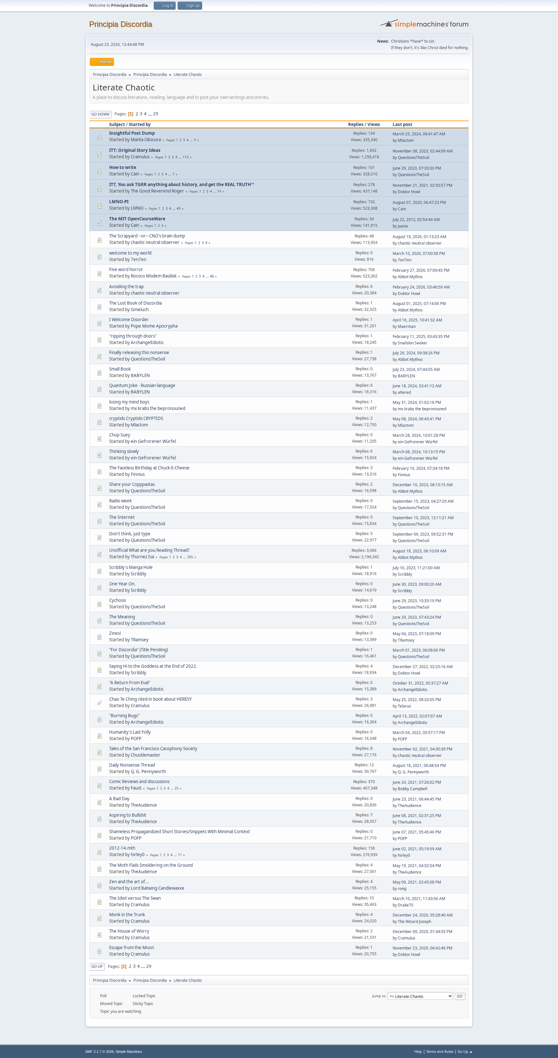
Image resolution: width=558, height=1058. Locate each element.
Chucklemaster (145, 755)
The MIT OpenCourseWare (137, 219)
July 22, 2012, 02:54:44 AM (416, 219)
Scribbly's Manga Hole (131, 567)
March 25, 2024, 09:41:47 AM (419, 134)
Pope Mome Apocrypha (154, 326)
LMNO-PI (119, 201)
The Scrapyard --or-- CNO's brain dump (147, 236)
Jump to (379, 995)
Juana (403, 226)
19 (219, 191)
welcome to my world (130, 253)
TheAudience (144, 805)
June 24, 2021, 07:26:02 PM (417, 782)
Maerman (407, 326)
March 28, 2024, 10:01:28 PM (419, 435)
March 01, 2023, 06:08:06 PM (419, 650)
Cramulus (140, 157)
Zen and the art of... (129, 882)
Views (373, 124)
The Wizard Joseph (414, 921)
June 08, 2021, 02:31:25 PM (417, 815)
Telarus (404, 706)
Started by (140, 124)
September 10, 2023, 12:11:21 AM (423, 517)
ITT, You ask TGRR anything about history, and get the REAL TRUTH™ (181, 184)
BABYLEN (140, 375)
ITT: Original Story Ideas (134, 150)
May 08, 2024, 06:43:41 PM (417, 419)
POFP (136, 738)
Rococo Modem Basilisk (154, 276)
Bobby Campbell (412, 788)
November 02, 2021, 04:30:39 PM (422, 749)
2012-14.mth (122, 848)
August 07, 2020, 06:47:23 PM (419, 202)
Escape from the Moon (131, 947)
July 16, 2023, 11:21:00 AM (416, 568)
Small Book (120, 369)
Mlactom (406, 140)
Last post (402, 124)
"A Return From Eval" (129, 683)
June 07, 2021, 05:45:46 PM (417, 832)
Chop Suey (119, 435)
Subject (117, 124)
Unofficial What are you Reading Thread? (149, 550)
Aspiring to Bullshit (127, 815)
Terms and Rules (439, 1051)
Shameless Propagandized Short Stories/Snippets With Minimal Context (179, 831)
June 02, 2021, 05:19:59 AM (417, 849)
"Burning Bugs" (124, 715)
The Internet (122, 517)
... (150, 114)
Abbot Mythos (410, 276)
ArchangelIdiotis (147, 342)
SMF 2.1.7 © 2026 (99, 1051)
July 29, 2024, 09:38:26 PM (416, 353)
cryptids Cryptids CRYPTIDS (136, 418)
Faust (136, 788)
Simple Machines (129, 1051)
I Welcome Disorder (129, 319)
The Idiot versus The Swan (135, 898)
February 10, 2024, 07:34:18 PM (421, 468)
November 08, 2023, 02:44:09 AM (423, 151)
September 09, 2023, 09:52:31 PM (423, 534)
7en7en (138, 259)
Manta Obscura (146, 139)
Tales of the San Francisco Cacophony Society (153, 748)
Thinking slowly (124, 451)
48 (212, 276)
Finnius (138, 474)
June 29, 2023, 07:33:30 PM (417, 168)
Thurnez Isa (142, 557)
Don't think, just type (129, 534)
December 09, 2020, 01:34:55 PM (422, 931)
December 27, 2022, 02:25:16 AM (423, 666)
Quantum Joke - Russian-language (142, 385)
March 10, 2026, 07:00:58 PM (419, 253)
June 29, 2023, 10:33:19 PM (417, 600)
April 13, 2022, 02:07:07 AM (417, 716)
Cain (135, 174)
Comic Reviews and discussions (139, 781)
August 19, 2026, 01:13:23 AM (419, 236)
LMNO (137, 208)
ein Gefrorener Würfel (153, 441)
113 (186, 157)
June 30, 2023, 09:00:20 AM (417, 584)
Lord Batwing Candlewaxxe (157, 888)
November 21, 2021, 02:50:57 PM (422, 185)
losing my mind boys (129, 402)
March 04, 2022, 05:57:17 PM (419, 732)
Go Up (97, 966)
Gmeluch (140, 309)
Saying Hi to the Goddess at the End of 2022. (153, 666)
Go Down (100, 114)
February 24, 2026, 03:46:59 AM (421, 287)
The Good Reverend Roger (157, 191)
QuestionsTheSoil (413, 157)
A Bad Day (119, 798)
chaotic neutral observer (155, 242)
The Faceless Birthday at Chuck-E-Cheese (149, 468)
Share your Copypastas (132, 484)
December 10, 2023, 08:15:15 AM (423, 484)
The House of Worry (129, 931)
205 (190, 557)
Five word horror (126, 269)
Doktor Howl (409, 191)
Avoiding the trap (126, 286)
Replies (356, 124)
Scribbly (138, 574)
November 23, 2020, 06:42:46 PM (422, 948)
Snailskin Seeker (412, 343)
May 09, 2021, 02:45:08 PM (417, 882)
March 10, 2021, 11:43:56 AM (419, 898)
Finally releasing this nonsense (139, 352)
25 (177, 788)
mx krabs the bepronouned (158, 408)
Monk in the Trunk (127, 914)
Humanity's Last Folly (130, 732)
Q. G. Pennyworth (148, 771)
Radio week (120, 501)
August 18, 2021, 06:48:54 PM (419, 765)
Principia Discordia (120, 24)
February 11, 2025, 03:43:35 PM (421, 336)
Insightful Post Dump (132, 133)
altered (404, 392)
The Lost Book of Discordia (135, 303)
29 (155, 114)
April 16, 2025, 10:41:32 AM (417, 320)
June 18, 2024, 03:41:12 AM (417, 386)
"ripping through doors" (133, 336)
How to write (122, 167)
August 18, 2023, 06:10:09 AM (419, 551)
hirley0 (138, 854)
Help (418, 1051)
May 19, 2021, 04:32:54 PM (417, 865)
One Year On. (122, 584)
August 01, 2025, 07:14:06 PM (419, 303)
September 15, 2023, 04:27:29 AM (423, 501)
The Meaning (122, 617)
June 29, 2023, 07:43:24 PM (417, 617)
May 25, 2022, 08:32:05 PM (417, 699)
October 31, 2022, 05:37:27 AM (420, 683)
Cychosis (117, 600)
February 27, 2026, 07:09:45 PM (421, 270)
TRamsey (140, 640)
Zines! (115, 633)
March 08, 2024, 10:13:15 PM (419, 452)
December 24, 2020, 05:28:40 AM (423, 915)
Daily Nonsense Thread (132, 765)
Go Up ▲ (465, 1051)
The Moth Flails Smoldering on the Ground (151, 865)
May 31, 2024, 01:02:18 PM (417, 402)
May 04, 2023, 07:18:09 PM (417, 633)
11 (180, 855)
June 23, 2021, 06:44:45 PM (417, 799)
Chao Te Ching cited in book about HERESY (150, 699)
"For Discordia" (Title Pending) (138, 650)
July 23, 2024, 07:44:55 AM (416, 369)
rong (402, 888)
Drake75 (405, 905)
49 (179, 208)
